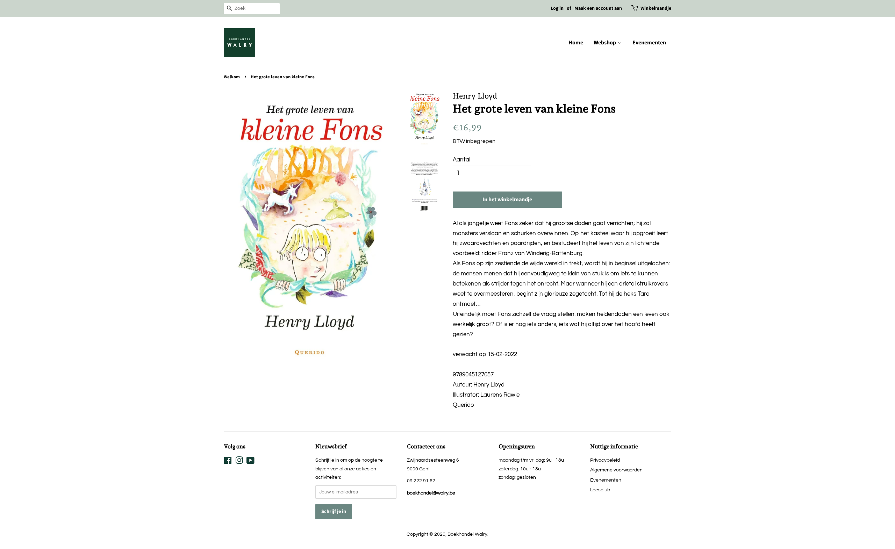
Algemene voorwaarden (616, 469)
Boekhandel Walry (467, 534)
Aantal (461, 160)
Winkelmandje (655, 8)
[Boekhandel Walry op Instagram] (239, 461)
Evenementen (605, 480)
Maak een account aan (598, 8)
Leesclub (600, 489)
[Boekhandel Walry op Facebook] (228, 461)
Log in (557, 8)
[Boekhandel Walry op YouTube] (250, 461)
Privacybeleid (605, 460)
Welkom (232, 77)
